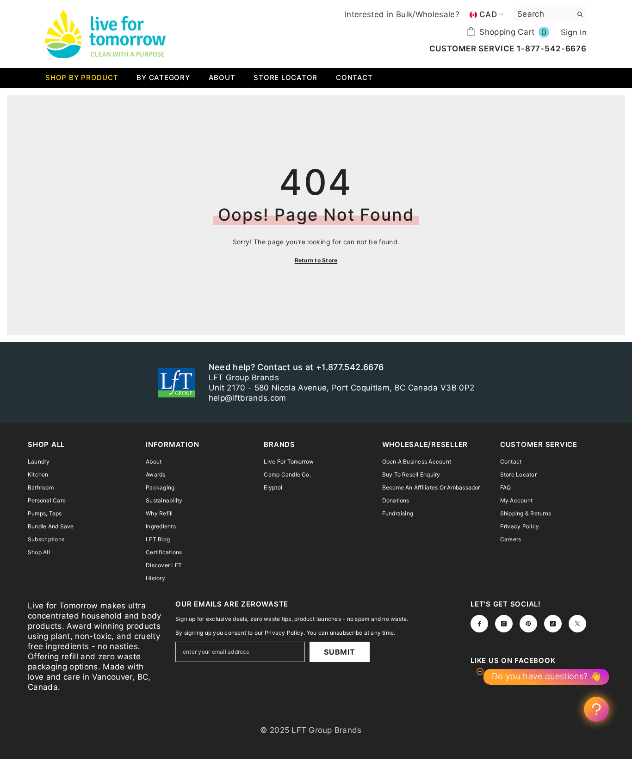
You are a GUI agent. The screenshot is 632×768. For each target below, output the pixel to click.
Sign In (574, 32)
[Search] (550, 14)
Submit (339, 652)
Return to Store (316, 260)
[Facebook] (479, 623)
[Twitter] (577, 623)
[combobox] (542, 14)
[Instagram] (504, 623)
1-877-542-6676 (550, 48)
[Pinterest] (528, 623)
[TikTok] (553, 623)
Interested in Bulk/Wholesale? (402, 14)
